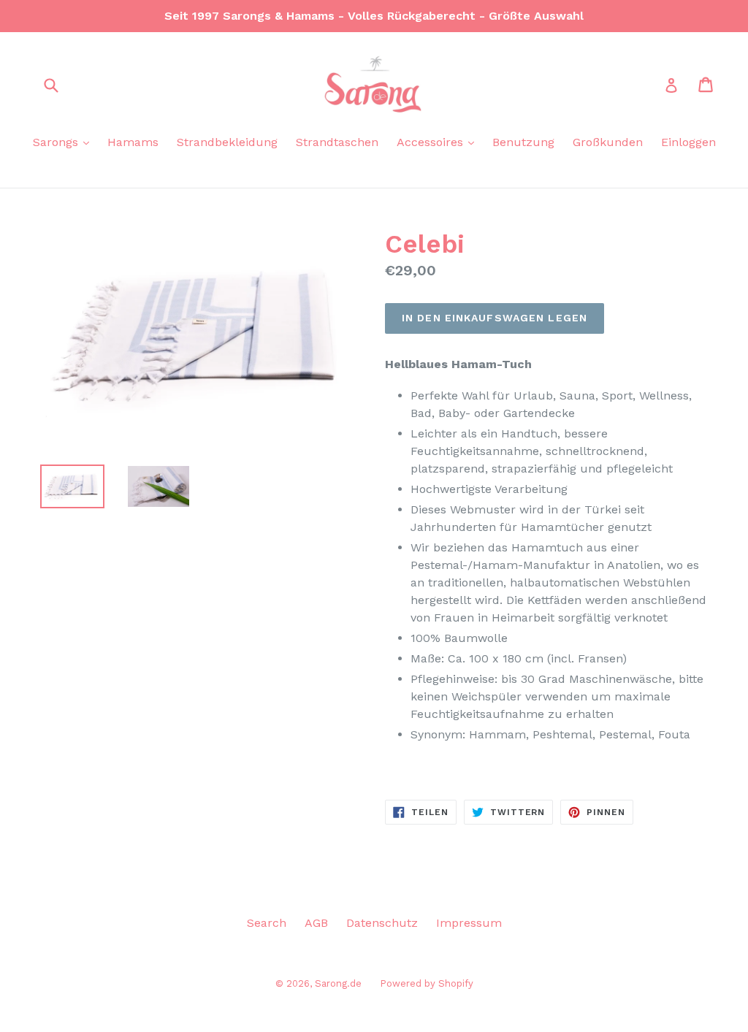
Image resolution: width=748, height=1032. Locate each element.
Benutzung (523, 142)
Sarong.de (338, 983)
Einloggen (688, 142)
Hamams (133, 142)
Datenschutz (382, 923)
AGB (316, 923)
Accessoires (432, 142)
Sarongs (57, 142)
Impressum (469, 923)
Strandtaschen (337, 142)
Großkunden (608, 142)
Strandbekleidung (227, 142)
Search (266, 923)
